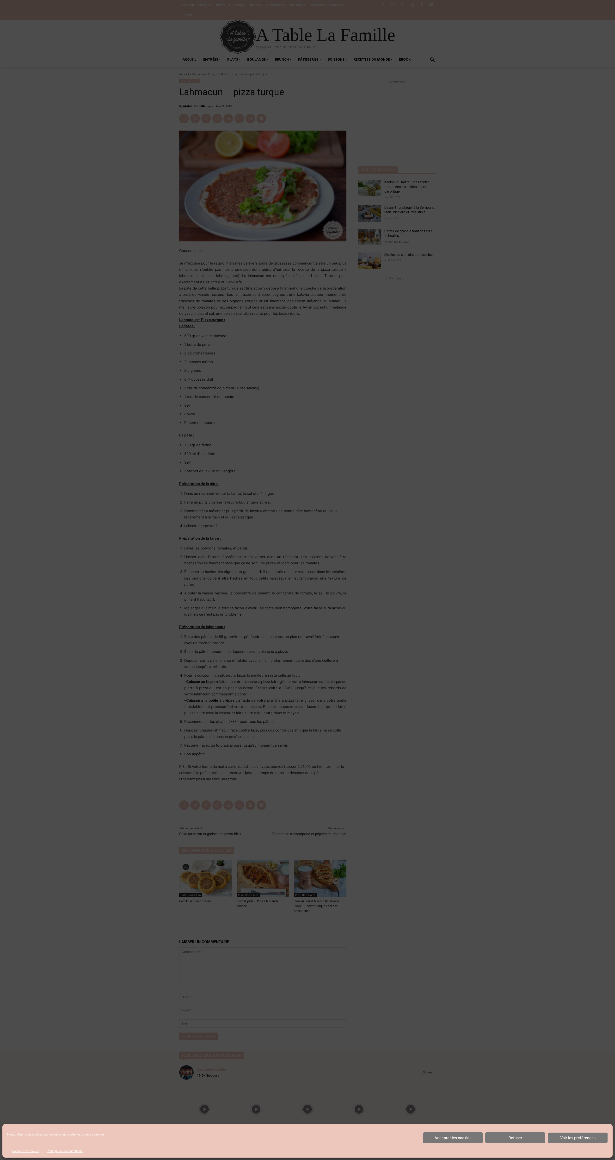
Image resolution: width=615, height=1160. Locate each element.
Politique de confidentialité (65, 1151)
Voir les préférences (578, 1137)
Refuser (515, 1137)
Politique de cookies (25, 1151)
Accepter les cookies (453, 1137)
